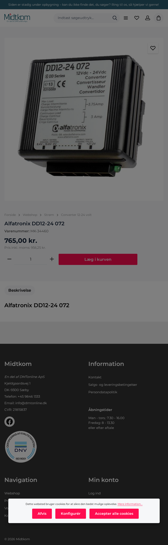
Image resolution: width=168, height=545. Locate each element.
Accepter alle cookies (114, 513)
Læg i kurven (98, 259)
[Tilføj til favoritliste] (153, 48)
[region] (84, 119)
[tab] (19, 290)
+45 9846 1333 (29, 396)
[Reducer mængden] (9, 259)
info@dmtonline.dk (31, 403)
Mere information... (130, 504)
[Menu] (126, 18)
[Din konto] (148, 18)
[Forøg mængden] (52, 259)
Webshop (12, 493)
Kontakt (95, 377)
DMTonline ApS (31, 377)
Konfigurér (70, 513)
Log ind (94, 493)
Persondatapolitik (102, 392)
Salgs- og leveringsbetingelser (112, 385)
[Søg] (115, 18)
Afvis (42, 513)
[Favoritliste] (137, 18)
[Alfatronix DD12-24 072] (83, 119)
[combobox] (81, 18)
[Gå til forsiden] (17, 18)
